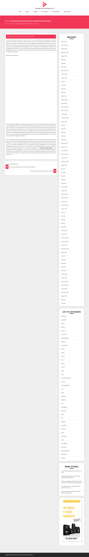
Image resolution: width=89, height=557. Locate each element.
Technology (63, 436)
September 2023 (65, 118)
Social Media (45, 11)
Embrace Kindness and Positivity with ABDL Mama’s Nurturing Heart (71, 492)
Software (63, 429)
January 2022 (64, 190)
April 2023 (63, 136)
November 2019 (64, 285)
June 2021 (63, 216)
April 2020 (63, 267)
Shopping (25, 36)
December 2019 (64, 281)
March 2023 (63, 140)
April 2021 (63, 223)
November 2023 (64, 110)
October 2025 (64, 49)
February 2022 (64, 187)
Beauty (62, 323)
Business (63, 331)
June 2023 (63, 129)
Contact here (67, 11)
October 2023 (64, 114)
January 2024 (64, 103)
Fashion (63, 349)
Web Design (63, 447)
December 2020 (64, 238)
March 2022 (63, 183)
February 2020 (64, 274)
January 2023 (64, 147)
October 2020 (64, 245)
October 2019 (64, 289)
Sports (62, 432)
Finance (27, 11)
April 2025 (63, 63)
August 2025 (64, 56)
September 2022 (65, 161)
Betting (63, 327)
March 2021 (63, 227)
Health (62, 371)
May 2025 (63, 59)
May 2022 (63, 176)
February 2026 (64, 45)
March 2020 (63, 270)
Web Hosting (64, 454)
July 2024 (63, 81)
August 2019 (64, 296)
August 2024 (64, 78)
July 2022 (63, 169)
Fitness (63, 356)
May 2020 (63, 263)
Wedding (63, 458)
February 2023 (64, 143)
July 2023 (63, 125)
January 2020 (64, 278)
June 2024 (63, 85)
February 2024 (64, 99)
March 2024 (63, 96)
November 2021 (64, 198)
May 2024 (63, 89)
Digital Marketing (65, 338)
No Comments (32, 36)
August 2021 (64, 209)
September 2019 (65, 292)
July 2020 (63, 256)
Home (19, 11)
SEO (62, 418)
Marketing (63, 396)
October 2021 (64, 201)
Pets (62, 403)
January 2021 (64, 234)
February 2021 (64, 230)
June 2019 (63, 303)
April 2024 (63, 92)
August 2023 (64, 121)
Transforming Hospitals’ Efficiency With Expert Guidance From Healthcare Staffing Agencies (71, 481)
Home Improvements (66, 378)
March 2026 (63, 41)
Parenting (63, 400)
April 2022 (63, 179)
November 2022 (64, 154)
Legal (62, 392)
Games (62, 363)
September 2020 (65, 249)
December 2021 (64, 194)
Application (63, 316)
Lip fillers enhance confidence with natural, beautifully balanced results (70, 476)
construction (64, 334)
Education (63, 341)
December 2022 (64, 150)
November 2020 (64, 241)
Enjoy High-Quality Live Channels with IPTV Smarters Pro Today (70, 487)
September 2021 (65, 205)
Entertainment (56, 11)
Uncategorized (64, 443)
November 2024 (64, 70)
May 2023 (63, 132)
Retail (62, 414)
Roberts (10, 36)
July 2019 (63, 299)
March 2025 (63, 67)
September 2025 (65, 52)
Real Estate (64, 411)
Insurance (63, 381)
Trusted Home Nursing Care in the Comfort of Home (71, 471)
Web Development (65, 451)
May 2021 (63, 219)
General (35, 11)
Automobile (63, 320)
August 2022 (64, 165)
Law (62, 389)
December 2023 (64, 107)
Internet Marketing (65, 385)
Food (62, 360)
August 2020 (64, 252)
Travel (62, 440)
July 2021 (63, 212)
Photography (64, 407)
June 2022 (63, 172)
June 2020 (63, 260)
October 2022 (64, 158)
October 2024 (64, 74)
